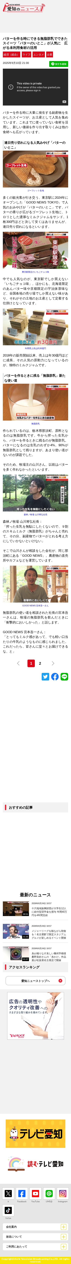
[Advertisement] (35, 21)
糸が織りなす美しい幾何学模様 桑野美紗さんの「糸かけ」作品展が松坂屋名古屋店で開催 (49, 957)
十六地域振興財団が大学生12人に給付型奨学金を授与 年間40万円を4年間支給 (49, 912)
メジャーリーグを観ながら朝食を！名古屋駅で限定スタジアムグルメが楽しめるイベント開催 (49, 934)
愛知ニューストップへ (35, 980)
